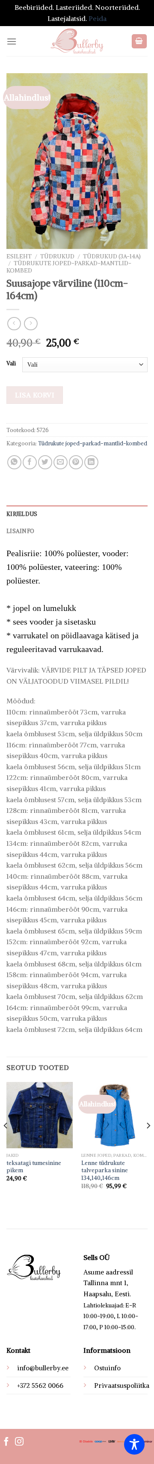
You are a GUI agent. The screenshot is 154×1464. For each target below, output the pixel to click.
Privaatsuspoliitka (121, 1385)
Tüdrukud (57, 256)
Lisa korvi (34, 395)
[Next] (148, 1143)
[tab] (77, 513)
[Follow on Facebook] (6, 1442)
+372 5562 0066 (40, 1385)
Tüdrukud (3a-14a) (112, 256)
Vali (11, 364)
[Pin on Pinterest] (76, 462)
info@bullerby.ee (42, 1368)
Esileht (19, 256)
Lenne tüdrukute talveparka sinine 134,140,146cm (104, 1170)
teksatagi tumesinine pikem (33, 1166)
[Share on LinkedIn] (91, 462)
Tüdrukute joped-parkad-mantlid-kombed (68, 267)
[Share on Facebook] (30, 462)
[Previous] (6, 1143)
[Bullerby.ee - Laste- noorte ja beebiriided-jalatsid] (77, 41)
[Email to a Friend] (60, 462)
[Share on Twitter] (45, 462)
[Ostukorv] (139, 41)
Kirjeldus (21, 513)
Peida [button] (98, 18)
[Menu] (11, 41)
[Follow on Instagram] (19, 1442)
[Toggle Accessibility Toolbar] (134, 1444)
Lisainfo (20, 531)
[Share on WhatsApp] (14, 462)
